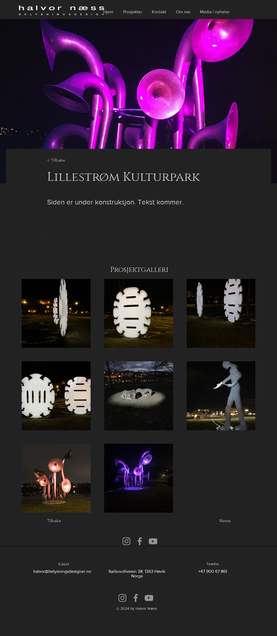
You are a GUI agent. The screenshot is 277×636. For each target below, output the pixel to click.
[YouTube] (153, 541)
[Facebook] (139, 541)
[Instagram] (126, 541)
